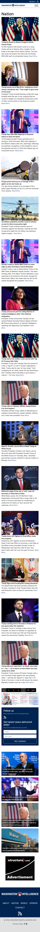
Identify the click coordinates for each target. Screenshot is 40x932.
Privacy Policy (18, 924)
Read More (33, 56)
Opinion (33, 903)
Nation (15, 903)
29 (28, 690)
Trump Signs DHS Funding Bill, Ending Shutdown (19, 583)
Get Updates (20, 741)
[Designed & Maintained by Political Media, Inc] (24, 924)
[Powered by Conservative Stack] (26, 924)
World (24, 903)
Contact (20, 907)
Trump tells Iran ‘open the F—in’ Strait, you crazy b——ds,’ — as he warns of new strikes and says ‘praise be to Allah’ (19, 668)
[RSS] (4, 717)
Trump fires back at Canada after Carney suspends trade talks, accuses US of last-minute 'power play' (17, 771)
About (6, 903)
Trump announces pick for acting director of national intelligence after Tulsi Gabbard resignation (17, 314)
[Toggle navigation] (36, 5)
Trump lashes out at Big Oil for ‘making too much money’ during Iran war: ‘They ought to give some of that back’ (19, 89)
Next (33, 690)
